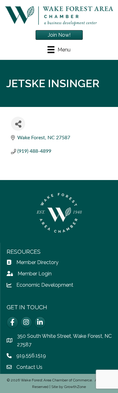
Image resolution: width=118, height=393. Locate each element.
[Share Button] (18, 124)
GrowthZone (75, 387)
